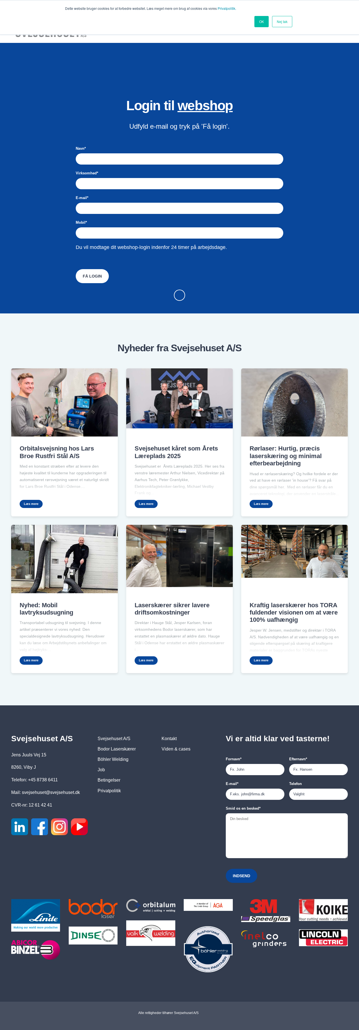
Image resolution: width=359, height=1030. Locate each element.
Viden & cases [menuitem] (176, 749)
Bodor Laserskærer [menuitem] (117, 749)
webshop (205, 105)
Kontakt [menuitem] (169, 738)
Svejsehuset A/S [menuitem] (114, 738)
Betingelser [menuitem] (109, 780)
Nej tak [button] (282, 21)
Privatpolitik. (227, 8)
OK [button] (261, 21)
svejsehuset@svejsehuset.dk (51, 792)
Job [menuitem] (101, 769)
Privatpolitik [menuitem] (109, 790)
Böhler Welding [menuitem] (113, 759)
